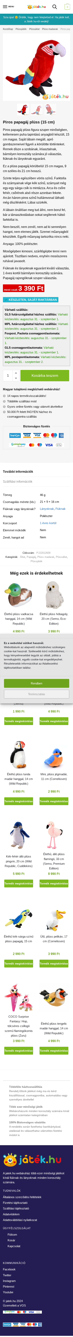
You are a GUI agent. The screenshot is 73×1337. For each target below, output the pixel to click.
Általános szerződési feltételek (22, 1197)
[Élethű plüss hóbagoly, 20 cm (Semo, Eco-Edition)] (54, 595)
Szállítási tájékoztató (16, 1208)
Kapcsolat (14, 1246)
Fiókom (12, 1234)
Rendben (36, 683)
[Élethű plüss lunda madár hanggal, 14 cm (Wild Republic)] (18, 755)
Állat (22, 557)
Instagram (9, 1281)
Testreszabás (36, 694)
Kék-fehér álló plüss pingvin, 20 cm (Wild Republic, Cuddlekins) (19, 861)
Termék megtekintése (18, 721)
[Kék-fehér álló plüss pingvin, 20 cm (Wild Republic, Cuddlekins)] (18, 835)
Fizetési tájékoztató (15, 1202)
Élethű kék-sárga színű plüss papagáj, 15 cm (18, 939)
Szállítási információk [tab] (17, 481)
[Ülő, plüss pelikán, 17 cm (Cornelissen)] (54, 918)
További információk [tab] (18, 471)
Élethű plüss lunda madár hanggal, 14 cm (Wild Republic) (18, 779)
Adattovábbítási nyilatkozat (20, 1220)
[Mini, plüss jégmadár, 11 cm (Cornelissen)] (54, 755)
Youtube (8, 1292)
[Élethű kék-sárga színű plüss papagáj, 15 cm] (18, 918)
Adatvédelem (11, 1214)
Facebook (9, 1269)
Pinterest (8, 1286)
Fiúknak (60, 508)
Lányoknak (47, 508)
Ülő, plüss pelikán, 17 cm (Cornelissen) (53, 939)
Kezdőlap (8, 29)
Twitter (7, 1275)
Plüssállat (34, 29)
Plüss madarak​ (50, 29)
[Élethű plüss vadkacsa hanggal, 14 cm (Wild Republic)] (18, 595)
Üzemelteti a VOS (14, 1305)
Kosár (11, 1240)
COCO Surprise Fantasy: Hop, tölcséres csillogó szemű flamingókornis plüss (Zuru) (19, 1026)
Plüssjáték (21, 29)
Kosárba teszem (45, 375)
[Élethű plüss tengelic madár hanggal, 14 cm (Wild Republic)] (54, 998)
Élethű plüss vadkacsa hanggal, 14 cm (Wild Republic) (18, 618)
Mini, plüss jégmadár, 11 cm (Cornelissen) (53, 777)
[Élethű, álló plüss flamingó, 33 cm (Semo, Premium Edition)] (54, 835)
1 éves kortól (48, 523)
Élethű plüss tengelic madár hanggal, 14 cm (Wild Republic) (54, 1028)
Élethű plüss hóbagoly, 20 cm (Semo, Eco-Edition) (54, 618)
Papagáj (31, 557)
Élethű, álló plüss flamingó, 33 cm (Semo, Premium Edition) (54, 861)
